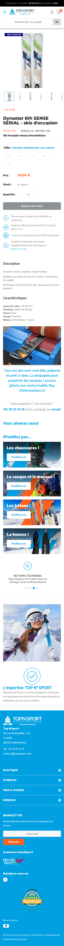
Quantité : (9, 194)
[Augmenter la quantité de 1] (36, 194)
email (56, 409)
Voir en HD (10, 109)
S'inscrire (13, 841)
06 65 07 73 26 (19, 249)
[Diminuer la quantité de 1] (20, 194)
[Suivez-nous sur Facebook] (5, 879)
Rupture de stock (32, 206)
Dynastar (9, 130)
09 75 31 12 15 (13, 409)
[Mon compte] (52, 12)
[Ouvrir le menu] (4, 12)
